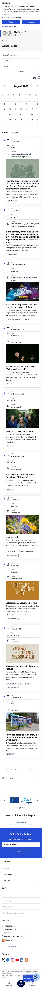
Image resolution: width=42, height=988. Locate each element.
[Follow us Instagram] (12, 960)
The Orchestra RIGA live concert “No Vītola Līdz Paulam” (21, 476)
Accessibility (7, 901)
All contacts (12, 947)
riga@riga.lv (8, 933)
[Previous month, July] (4, 86)
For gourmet (11, 551)
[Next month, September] (37, 86)
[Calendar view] (34, 77)
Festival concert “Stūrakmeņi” (20, 431)
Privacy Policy (7, 907)
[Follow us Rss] (26, 960)
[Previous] (5, 800)
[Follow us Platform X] (3, 960)
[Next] (37, 800)
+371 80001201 (10, 929)
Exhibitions (10, 754)
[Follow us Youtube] (17, 960)
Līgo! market (12, 537)
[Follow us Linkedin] (21, 960)
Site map (6, 895)
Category (7, 61)
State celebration (12, 555)
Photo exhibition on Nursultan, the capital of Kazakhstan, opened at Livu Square (22, 737)
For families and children (14, 319)
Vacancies (6, 880)
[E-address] (6, 940)
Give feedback (21, 822)
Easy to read (7, 874)
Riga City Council (12, 201)
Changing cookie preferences (13, 913)
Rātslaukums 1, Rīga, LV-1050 (15, 936)
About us (6, 868)
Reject (11, 22)
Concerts (9, 384)
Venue (6, 66)
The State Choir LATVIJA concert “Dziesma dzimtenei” (21, 367)
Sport (27, 319)
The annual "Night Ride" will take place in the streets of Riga (21, 305)
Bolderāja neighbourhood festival (21, 603)
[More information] (12, 940)
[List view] (39, 77)
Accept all (31, 22)
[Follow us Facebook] (7, 960)
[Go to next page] (34, 769)
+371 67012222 (10, 926)
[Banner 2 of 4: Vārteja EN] (21, 800)
